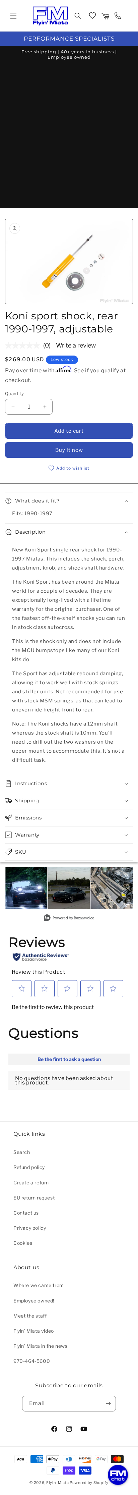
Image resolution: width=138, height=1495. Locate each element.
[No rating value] (24, 345)
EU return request (34, 1197)
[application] (118, 1474)
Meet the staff (30, 1316)
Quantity (14, 393)
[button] (13, 15)
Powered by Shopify (89, 1482)
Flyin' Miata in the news (40, 1346)
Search (21, 1152)
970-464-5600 (31, 1361)
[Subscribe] (108, 1403)
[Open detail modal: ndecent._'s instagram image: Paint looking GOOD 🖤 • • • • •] (69, 888)
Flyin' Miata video (33, 1331)
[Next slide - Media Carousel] (127, 892)
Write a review (76, 345)
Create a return (31, 1182)
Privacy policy (29, 1228)
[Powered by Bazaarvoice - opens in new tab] (69, 918)
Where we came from (38, 1285)
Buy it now (69, 450)
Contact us (26, 1213)
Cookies (22, 1243)
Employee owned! (33, 1300)
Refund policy (29, 1167)
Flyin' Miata (57, 1482)
